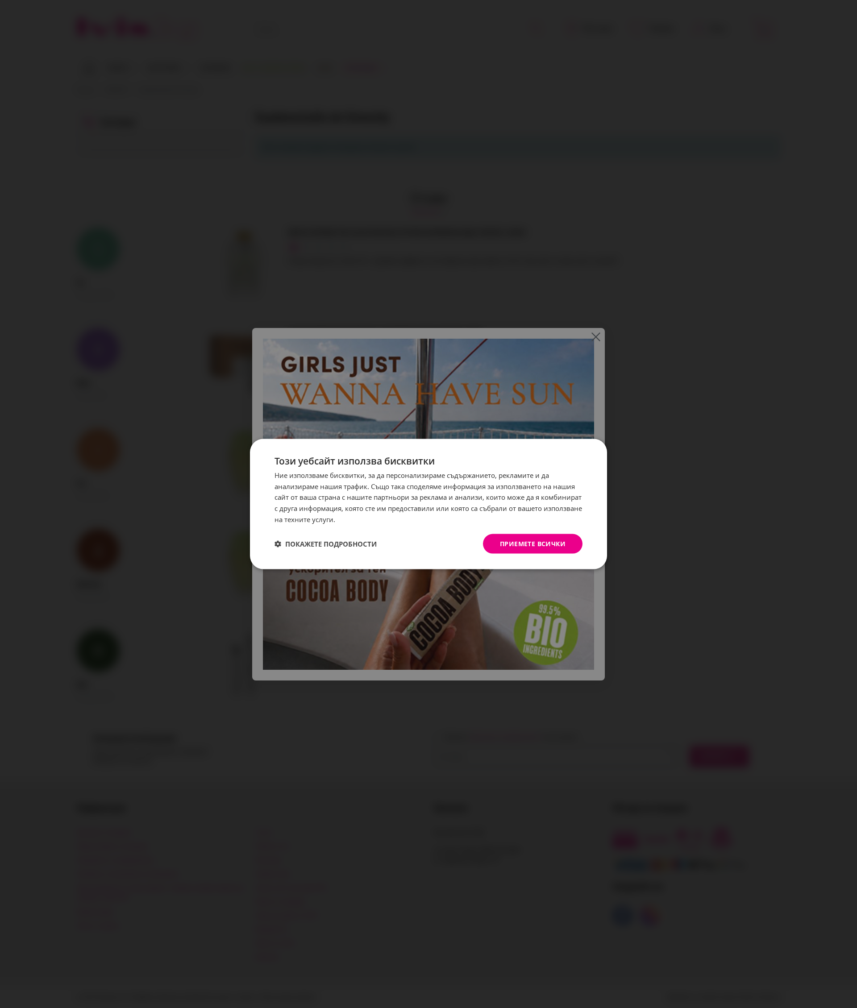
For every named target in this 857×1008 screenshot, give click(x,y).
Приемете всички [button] (533, 543)
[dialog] (428, 504)
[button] (326, 544)
